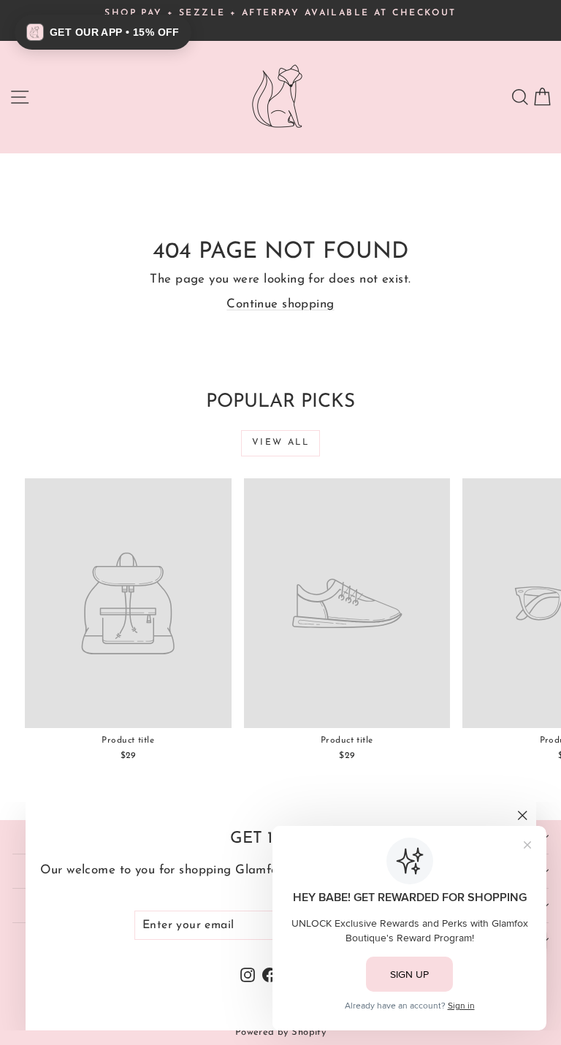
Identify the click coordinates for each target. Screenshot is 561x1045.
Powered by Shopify (281, 1032)
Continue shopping (280, 304)
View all (280, 442)
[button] (103, 32)
